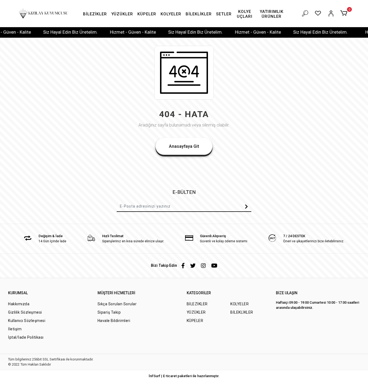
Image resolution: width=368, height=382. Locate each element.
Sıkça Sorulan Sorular (117, 304)
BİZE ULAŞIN (286, 293)
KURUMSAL (18, 293)
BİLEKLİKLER (241, 312)
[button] (95, 14)
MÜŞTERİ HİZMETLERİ (116, 293)
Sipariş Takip (109, 312)
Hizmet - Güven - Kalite (127, 32)
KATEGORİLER (199, 293)
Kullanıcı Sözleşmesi (26, 320)
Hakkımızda (18, 304)
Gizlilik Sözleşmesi (25, 312)
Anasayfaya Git (184, 146)
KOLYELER (239, 304)
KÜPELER (195, 320)
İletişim (15, 329)
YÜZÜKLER (196, 312)
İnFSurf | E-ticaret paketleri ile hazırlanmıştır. (184, 376)
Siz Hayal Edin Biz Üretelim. (64, 32)
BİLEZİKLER (197, 304)
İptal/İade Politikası (26, 337)
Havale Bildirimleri (114, 320)
